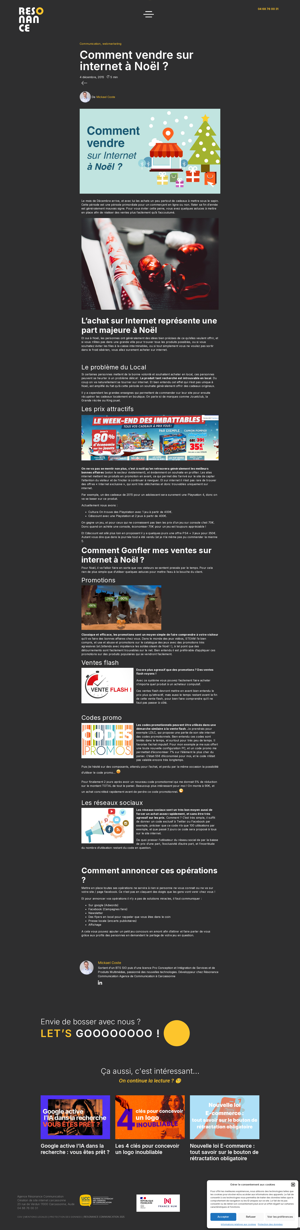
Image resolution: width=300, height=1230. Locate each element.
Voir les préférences (280, 1216)
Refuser (251, 1216)
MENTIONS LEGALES (36, 1216)
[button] (293, 1184)
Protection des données (270, 1224)
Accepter (223, 1216)
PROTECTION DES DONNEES (66, 1216)
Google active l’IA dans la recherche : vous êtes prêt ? (75, 1149)
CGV (20, 1216)
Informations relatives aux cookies (238, 1224)
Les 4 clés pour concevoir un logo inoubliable (147, 1149)
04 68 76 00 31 (27, 1208)
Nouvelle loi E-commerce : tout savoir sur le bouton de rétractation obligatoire (224, 1152)
